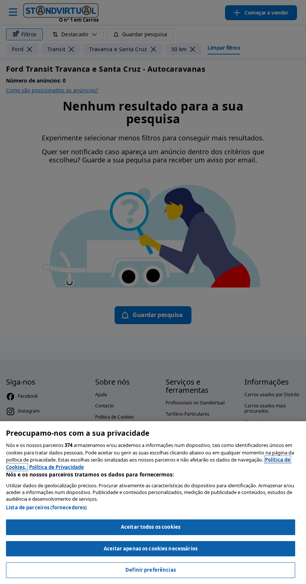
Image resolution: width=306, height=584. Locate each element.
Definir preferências (150, 569)
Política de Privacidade (56, 467)
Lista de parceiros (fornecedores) (46, 507)
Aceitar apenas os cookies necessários (150, 548)
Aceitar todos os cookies (150, 527)
